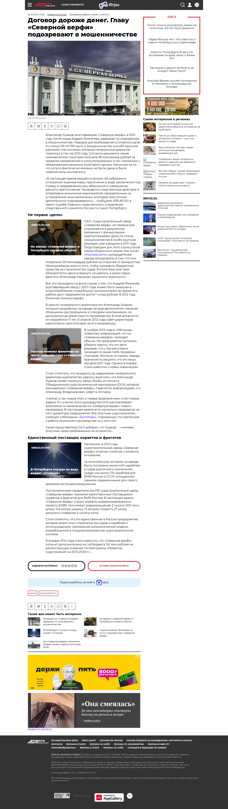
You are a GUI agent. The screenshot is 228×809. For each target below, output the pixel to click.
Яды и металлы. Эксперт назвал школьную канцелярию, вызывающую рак (176, 150)
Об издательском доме (64, 740)
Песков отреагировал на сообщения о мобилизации (177, 216)
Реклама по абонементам (129, 744)
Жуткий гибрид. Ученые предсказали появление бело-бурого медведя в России (179, 174)
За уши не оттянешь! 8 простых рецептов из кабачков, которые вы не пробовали (179, 127)
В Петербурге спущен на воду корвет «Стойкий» (60, 631)
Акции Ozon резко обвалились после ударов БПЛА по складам (178, 227)
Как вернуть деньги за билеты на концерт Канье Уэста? (172, 69)
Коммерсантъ (96, 254)
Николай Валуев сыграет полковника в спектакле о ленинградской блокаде (172, 83)
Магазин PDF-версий (111, 740)
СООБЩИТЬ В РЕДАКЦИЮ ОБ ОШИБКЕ (147, 748)
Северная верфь (37, 117)
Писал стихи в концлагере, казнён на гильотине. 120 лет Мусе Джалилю (171, 27)
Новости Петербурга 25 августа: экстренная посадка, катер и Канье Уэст (172, 55)
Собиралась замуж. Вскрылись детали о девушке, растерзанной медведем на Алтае (177, 162)
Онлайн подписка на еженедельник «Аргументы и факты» (159, 740)
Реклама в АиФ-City (159, 744)
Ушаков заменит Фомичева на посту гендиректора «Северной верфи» (117, 633)
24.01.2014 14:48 (36, 14)
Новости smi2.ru (39, 729)
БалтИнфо (87, 417)
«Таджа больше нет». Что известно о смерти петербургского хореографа (172, 41)
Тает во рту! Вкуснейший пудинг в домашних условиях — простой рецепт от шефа (177, 138)
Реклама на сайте (100, 744)
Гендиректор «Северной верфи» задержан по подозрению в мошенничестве (61, 621)
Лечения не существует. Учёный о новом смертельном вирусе (177, 184)
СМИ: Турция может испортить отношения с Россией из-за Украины (178, 239)
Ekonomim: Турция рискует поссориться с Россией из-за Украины (173, 252)
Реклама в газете (76, 744)
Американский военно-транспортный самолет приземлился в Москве (178, 205)
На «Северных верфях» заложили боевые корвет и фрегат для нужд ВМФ (62, 644)
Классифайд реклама (63, 748)
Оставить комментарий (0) (114, 566)
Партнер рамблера (82, 796)
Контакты (56, 744)
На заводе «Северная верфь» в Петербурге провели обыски (116, 620)
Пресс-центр (89, 740)
